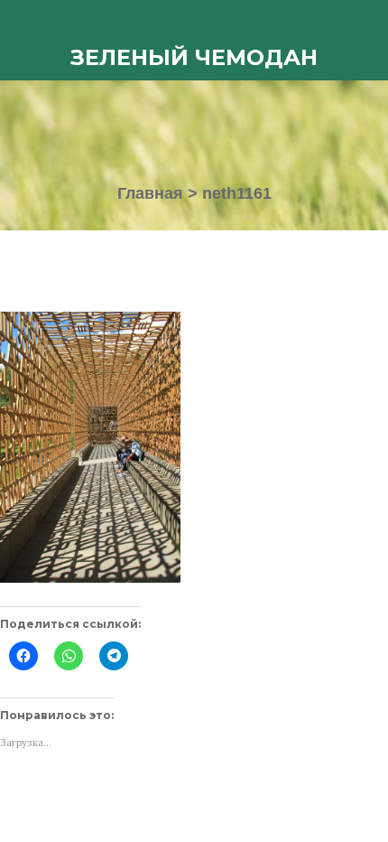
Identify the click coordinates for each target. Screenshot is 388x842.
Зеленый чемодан (194, 57)
